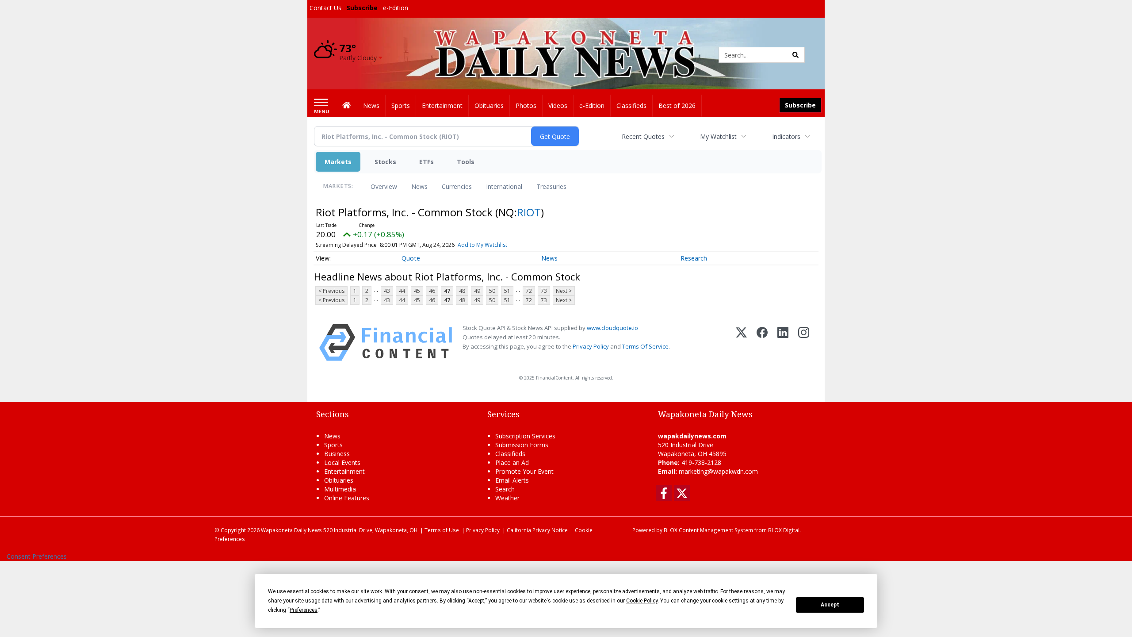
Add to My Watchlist (482, 245)
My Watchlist (718, 136)
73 (544, 291)
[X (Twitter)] (741, 342)
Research (694, 258)
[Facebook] (762, 342)
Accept (830, 605)
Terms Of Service (645, 346)
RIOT (529, 212)
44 (402, 291)
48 (462, 291)
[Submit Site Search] (795, 54)
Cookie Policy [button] (642, 601)
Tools (465, 161)
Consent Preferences (37, 556)
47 (447, 291)
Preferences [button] (303, 610)
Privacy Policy (591, 346)
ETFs (426, 161)
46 (432, 291)
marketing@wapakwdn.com (718, 471)
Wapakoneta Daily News (291, 529)
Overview (384, 186)
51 (507, 291)
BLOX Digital (783, 529)
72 (529, 291)
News (419, 186)
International (504, 186)
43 (387, 291)
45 (417, 291)
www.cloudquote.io (612, 328)
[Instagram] (804, 342)
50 (492, 291)
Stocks (385, 161)
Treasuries (551, 186)
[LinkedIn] (783, 342)
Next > (564, 291)
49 (477, 291)
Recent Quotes (643, 136)
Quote (411, 258)
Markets (338, 161)
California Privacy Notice (537, 529)
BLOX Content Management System (708, 529)
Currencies (457, 186)
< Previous (331, 291)
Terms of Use (441, 529)
